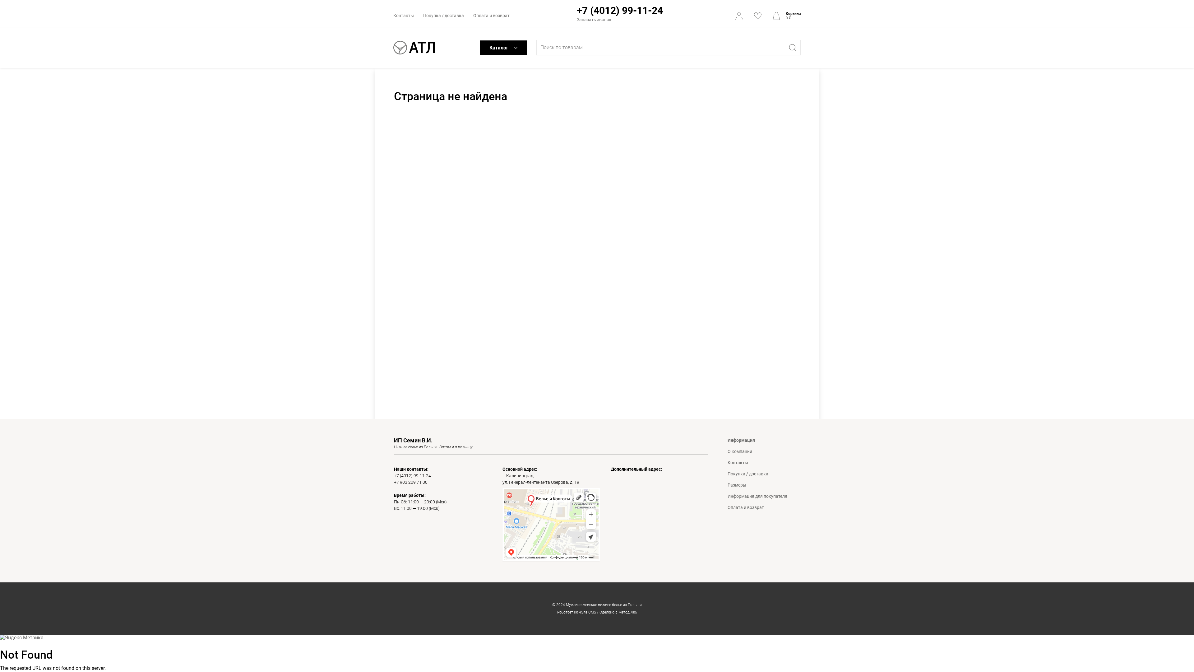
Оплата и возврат (491, 15)
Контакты (403, 15)
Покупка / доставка (443, 15)
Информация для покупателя (757, 496)
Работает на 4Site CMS (576, 612)
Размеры (737, 485)
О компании (740, 451)
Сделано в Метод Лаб (618, 612)
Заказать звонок (594, 19)
